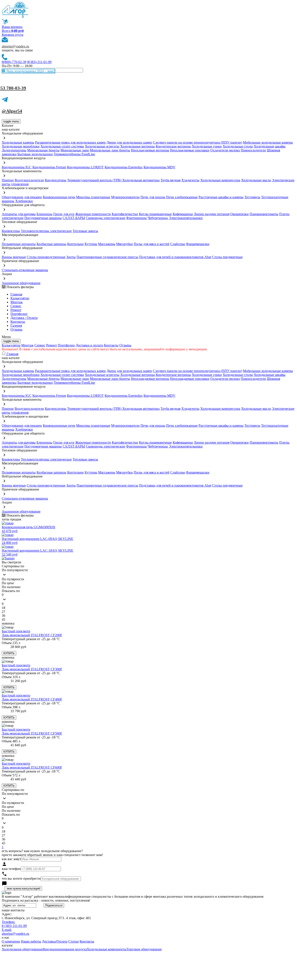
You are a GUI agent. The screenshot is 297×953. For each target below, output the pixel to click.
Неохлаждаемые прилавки (189, 150)
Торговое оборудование (144, 949)
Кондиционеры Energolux (124, 167)
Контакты (17, 321)
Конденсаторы (55, 180)
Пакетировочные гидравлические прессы (107, 257)
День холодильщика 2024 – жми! (30, 71)
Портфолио (18, 314)
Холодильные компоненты (107, 949)
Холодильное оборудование (22, 949)
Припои (8, 180)
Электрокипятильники (186, 218)
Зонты (71, 257)
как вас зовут (11, 859)
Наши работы (31, 941)
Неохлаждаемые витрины (150, 150)
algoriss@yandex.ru (15, 46)
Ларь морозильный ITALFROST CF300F (32, 669)
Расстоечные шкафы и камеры (221, 197)
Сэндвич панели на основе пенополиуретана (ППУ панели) (197, 142)
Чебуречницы (158, 218)
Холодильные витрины (137, 146)
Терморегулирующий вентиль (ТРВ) (94, 180)
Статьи (73, 941)
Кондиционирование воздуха (65, 949)
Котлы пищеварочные (155, 214)
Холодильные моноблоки (21, 146)
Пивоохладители (253, 150)
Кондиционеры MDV (159, 167)
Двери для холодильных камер (129, 142)
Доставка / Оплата (24, 318)
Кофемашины (183, 214)
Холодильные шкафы (269, 146)
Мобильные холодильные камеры (268, 142)
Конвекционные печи (59, 197)
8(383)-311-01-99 (39, 62)
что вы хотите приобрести (21, 878)
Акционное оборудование (21, 283)
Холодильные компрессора (220, 180)
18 (3, 608)
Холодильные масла (256, 180)
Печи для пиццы (152, 197)
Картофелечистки (125, 214)
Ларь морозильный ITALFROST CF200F (32, 635)
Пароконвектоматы (264, 214)
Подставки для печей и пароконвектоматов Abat (175, 257)
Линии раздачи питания (211, 214)
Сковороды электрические (105, 218)
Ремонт (15, 310)
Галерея (16, 325)
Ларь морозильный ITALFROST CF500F (32, 733)
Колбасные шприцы (51, 244)
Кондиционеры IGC (17, 167)
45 (3, 619)
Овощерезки (239, 214)
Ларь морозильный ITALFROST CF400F (32, 699)
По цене (8, 583)
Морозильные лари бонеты (110, 150)
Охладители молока (225, 150)
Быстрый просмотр (16, 631)
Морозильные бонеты (43, 150)
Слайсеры (177, 244)
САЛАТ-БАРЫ (74, 218)
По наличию (11, 587)
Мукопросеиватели (125, 197)
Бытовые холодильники (35, 154)
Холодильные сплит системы (62, 146)
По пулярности (13, 579)
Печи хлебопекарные (182, 197)
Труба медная (170, 180)
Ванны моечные (14, 257)
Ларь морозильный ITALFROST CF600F (32, 767)
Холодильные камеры (18, 142)
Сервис (39, 345)
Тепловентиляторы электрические (46, 231)
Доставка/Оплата (54, 941)
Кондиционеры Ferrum (49, 167)
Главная (16, 294)
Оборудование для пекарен (22, 197)
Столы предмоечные (227, 257)
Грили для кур (63, 214)
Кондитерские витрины (173, 146)
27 (3, 611)
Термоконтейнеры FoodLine (74, 154)
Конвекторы (11, 231)
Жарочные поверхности (93, 214)
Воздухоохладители (29, 180)
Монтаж (16, 302)
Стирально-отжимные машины (25, 270)
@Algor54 (12, 111)
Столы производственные (46, 257)
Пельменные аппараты (19, 244)
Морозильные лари (74, 150)
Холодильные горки (207, 146)
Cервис (15, 306)
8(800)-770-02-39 (14, 62)
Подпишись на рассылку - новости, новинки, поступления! (46, 900)
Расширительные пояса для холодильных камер (70, 142)
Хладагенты (190, 180)
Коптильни (75, 244)
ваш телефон (11, 869)
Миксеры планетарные (93, 197)
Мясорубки (124, 244)
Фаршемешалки (197, 244)
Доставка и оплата (89, 345)
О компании (11, 941)
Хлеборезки (24, 201)
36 (3, 615)
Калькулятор (19, 298)
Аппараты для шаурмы (19, 214)
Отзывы (16, 329)
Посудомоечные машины (43, 218)
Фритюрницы (136, 218)
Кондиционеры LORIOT (85, 167)
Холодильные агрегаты (102, 146)
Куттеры (91, 244)
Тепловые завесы (85, 231)
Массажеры (106, 244)
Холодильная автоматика (141, 180)
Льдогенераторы (14, 150)
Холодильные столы (238, 146)
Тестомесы (252, 197)
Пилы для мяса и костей (151, 244)
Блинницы (44, 214)
